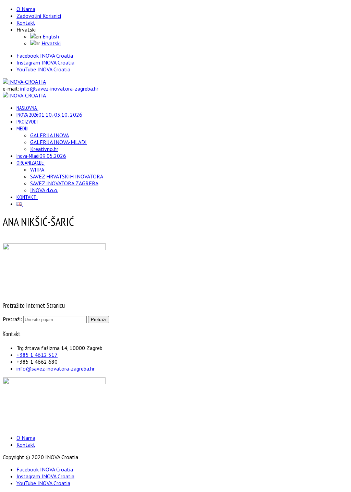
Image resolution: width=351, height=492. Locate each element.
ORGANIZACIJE (30, 162)
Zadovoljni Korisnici (38, 15)
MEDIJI (22, 128)
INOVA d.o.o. (44, 190)
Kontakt (25, 22)
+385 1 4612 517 (37, 354)
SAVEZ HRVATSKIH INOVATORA (66, 176)
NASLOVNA (26, 107)
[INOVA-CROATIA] (24, 81)
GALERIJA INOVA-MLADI (58, 142)
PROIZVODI (27, 121)
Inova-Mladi (41, 155)
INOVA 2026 (49, 114)
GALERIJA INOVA (49, 135)
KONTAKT (26, 197)
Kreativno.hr (44, 148)
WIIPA (37, 169)
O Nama (25, 8)
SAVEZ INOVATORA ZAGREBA (64, 183)
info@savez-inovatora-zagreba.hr (59, 88)
